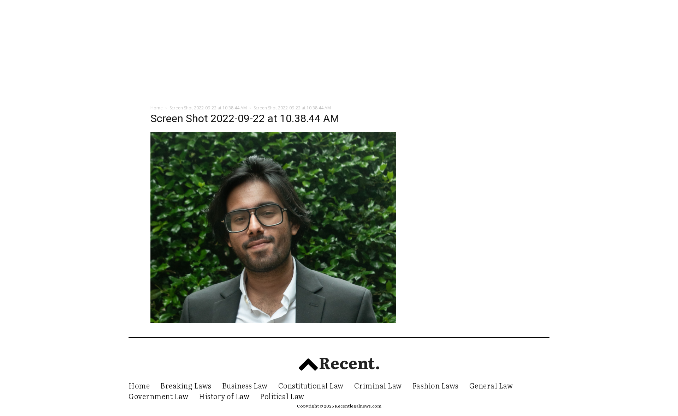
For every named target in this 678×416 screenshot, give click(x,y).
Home (156, 108)
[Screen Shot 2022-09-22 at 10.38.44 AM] (273, 321)
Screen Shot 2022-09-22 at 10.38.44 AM (208, 108)
